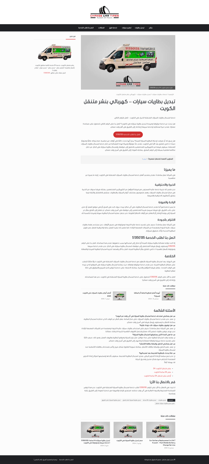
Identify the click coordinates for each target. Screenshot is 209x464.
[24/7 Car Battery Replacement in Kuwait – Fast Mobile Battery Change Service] (160, 430)
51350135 (171, 246)
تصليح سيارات (126, 28)
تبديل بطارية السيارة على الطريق (111, 400)
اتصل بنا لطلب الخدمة (85, 28)
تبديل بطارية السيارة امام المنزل (132, 400)
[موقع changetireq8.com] (104, 12)
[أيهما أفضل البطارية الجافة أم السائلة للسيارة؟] (168, 296)
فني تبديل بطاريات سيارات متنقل (165, 403)
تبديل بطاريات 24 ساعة (149, 400)
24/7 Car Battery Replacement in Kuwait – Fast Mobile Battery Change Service (162, 443)
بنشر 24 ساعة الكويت (162, 372)
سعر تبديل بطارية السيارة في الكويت (129, 440)
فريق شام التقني (40, 459)
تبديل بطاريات (139, 28)
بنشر (150, 28)
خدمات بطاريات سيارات (159, 94)
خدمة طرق (113, 28)
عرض (144, 159)
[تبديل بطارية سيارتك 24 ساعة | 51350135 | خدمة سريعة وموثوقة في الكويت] (95, 430)
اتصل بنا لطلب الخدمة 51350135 (128, 134)
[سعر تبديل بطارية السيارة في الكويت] (128, 430)
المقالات (101, 28)
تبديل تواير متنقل (168, 459)
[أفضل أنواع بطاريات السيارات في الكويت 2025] (119, 296)
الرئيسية (171, 94)
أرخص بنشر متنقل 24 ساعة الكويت (157, 376)
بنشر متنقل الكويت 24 (162, 368)
